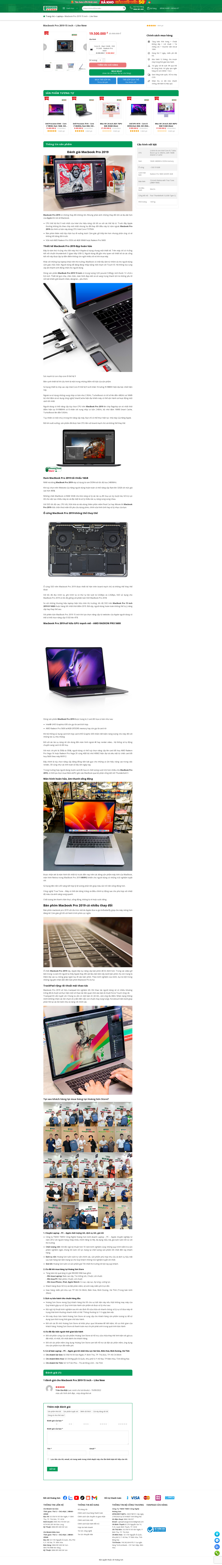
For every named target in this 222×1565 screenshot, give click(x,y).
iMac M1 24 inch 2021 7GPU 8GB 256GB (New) (111, 125)
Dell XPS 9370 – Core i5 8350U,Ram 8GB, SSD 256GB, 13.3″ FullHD (138, 125)
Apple (49, 218)
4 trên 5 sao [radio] (95, 1424)
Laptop (60, 16)
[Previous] (45, 47)
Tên (49, 1449)
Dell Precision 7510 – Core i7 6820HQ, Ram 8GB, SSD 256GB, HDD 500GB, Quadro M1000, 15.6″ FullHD (83, 125)
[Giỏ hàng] (148, 8)
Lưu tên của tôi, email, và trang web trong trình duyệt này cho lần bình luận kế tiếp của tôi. (89, 1459)
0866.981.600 (138, 9)
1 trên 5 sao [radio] (51, 1424)
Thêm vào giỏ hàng (107, 65)
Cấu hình (92, 39)
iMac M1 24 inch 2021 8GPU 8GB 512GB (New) (166, 125)
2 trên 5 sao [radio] (64, 1424)
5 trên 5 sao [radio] (113, 1424)
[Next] (85, 47)
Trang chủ (50, 16)
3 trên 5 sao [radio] (78, 1424)
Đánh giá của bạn (55, 1421)
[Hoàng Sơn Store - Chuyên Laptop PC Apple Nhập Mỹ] (50, 8)
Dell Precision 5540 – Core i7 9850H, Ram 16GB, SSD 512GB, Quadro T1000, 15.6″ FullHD (56, 125)
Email (93, 1449)
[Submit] (124, 8)
